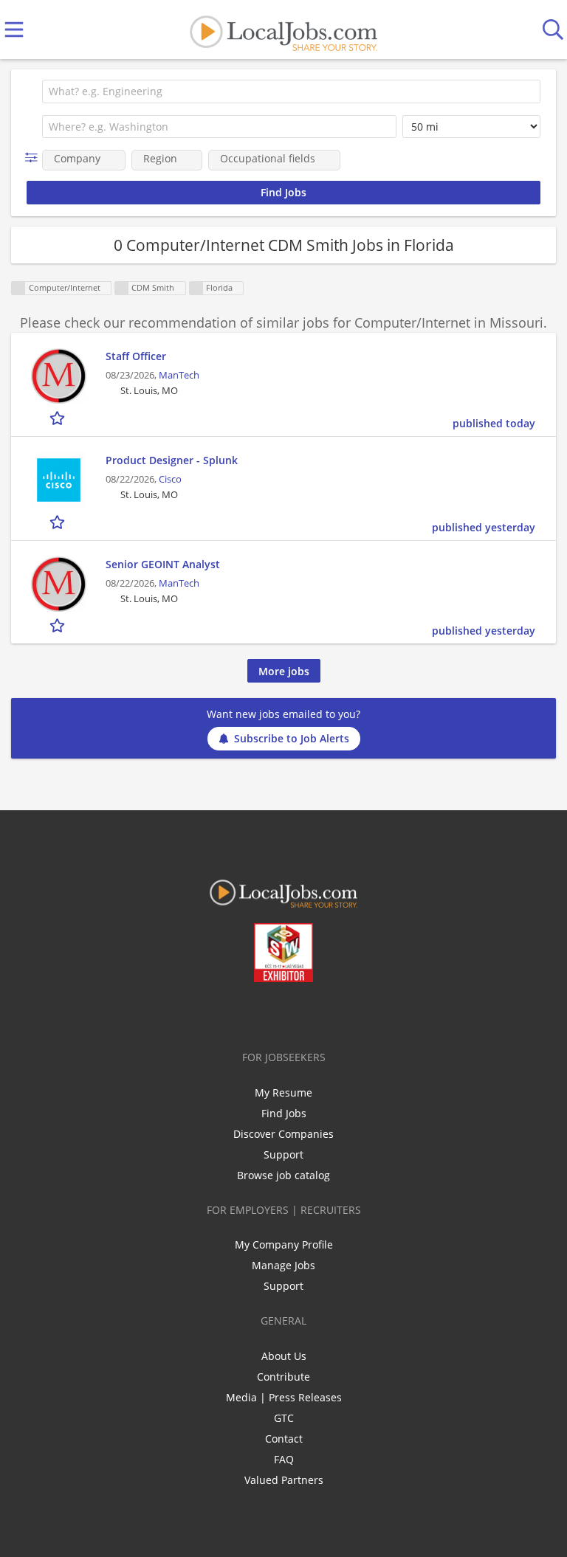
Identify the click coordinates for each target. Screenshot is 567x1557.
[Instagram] (323, 1013)
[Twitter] (250, 1013)
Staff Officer (136, 356)
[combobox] (291, 91)
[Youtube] (298, 1013)
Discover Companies (283, 1134)
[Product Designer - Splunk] (58, 480)
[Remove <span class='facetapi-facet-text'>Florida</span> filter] (196, 288)
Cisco (170, 479)
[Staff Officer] (58, 376)
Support (283, 1154)
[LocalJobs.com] (283, 30)
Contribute (283, 1377)
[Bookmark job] (58, 417)
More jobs (283, 671)
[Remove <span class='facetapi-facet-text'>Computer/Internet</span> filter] (18, 288)
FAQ (284, 1459)
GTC (284, 1418)
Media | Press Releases (284, 1397)
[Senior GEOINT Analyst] (58, 584)
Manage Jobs (283, 1265)
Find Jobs (283, 1113)
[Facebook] (225, 1013)
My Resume (283, 1092)
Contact (284, 1439)
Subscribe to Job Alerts (291, 738)
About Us (283, 1356)
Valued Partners (283, 1480)
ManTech (179, 375)
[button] (34, 157)
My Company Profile (284, 1244)
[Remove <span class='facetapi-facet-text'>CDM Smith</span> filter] (121, 288)
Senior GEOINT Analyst (163, 564)
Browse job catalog (283, 1175)
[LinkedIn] (274, 1013)
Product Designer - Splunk (172, 460)
